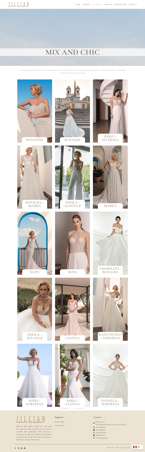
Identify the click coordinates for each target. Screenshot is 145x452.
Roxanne (34, 140)
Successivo (80, 408)
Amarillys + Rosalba (110, 270)
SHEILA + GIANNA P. (72, 204)
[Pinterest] (21, 448)
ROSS (72, 272)
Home (78, 4)
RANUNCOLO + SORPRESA (110, 336)
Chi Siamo (86, 4)
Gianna (72, 338)
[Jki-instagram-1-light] (18, 448)
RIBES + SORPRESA (35, 402)
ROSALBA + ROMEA (35, 204)
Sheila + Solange (35, 336)
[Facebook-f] (15, 448)
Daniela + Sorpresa (110, 402)
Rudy (34, 272)
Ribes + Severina (110, 138)
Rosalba (72, 140)
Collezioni (96, 4)
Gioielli (107, 4)
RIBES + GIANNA (72, 402)
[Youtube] (24, 448)
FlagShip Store (120, 4)
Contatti (133, 4)
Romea (110, 206)
